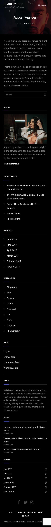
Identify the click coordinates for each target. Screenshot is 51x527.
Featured (11, 309)
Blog (9, 292)
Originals (11, 325)
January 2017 (13, 266)
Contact (25, 516)
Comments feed (11, 362)
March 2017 (13, 255)
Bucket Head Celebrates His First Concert (22, 449)
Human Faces (13, 213)
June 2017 (12, 244)
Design (10, 298)
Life (8, 314)
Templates (31, 512)
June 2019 (12, 239)
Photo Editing (13, 218)
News (9, 319)
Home (19, 23)
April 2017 (12, 250)
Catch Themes (42, 521)
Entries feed (9, 356)
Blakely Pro (13, 4)
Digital (10, 303)
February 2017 (14, 261)
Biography (12, 287)
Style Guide (20, 512)
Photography (13, 330)
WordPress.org (11, 367)
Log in (7, 351)
